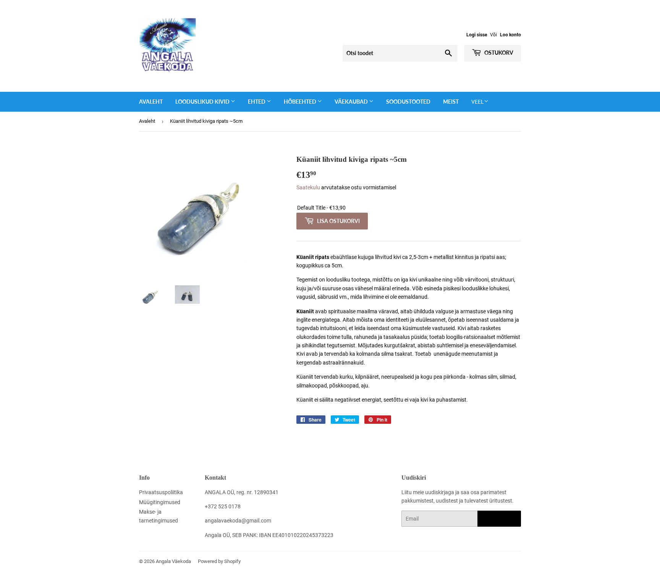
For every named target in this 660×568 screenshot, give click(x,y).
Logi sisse (476, 34)
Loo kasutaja (499, 519)
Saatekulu (308, 187)
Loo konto (510, 34)
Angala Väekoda (173, 561)
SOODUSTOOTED (408, 101)
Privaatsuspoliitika (161, 492)
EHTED (257, 101)
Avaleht (151, 101)
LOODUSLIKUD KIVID (203, 101)
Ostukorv (498, 52)
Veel (477, 102)
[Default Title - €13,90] (408, 207)
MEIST (451, 101)
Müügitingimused (159, 502)
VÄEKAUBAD (352, 101)
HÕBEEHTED (300, 101)
